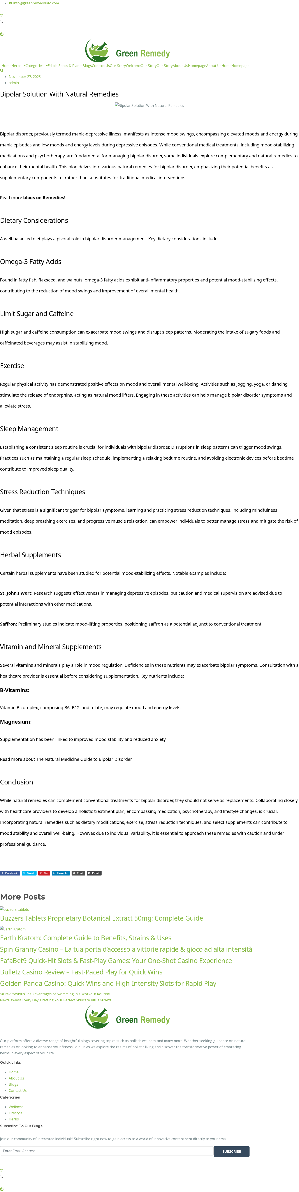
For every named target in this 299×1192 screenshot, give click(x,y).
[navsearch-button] (2, 70)
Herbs (16, 65)
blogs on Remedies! (45, 197)
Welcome (133, 65)
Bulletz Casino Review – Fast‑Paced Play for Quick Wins (81, 971)
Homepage (197, 65)
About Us (180, 65)
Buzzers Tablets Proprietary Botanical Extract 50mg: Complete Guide (101, 918)
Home (6, 65)
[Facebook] (125, 9)
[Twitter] (125, 21)
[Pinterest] (125, 34)
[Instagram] (125, 15)
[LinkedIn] (125, 28)
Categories (35, 65)
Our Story (118, 65)
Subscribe (231, 1151)
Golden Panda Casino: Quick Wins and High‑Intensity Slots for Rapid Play (108, 983)
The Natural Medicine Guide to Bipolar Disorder (84, 759)
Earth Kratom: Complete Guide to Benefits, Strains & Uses (85, 937)
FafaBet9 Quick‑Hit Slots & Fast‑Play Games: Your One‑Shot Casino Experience (116, 960)
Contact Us (101, 65)
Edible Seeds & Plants (65, 65)
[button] (18, 65)
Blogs (87, 65)
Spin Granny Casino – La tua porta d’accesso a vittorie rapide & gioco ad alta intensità (126, 949)
